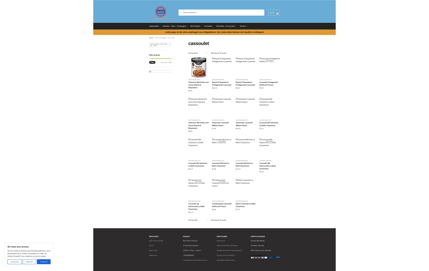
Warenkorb (153, 255)
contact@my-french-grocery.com (195, 260)
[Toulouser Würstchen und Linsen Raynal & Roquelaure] (198, 67)
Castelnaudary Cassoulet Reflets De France (222, 205)
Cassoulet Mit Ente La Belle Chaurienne (220, 164)
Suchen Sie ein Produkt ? (226, 255)
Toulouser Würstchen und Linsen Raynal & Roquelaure (198, 85)
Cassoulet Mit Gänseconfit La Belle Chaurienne (267, 166)
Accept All (43, 262)
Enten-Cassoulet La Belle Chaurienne (245, 205)
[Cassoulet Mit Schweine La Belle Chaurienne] (269, 108)
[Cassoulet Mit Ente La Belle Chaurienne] (246, 148)
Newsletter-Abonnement (225, 260)
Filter (152, 62)
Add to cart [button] (198, 95)
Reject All (29, 262)
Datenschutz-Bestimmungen (227, 245)
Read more (269, 92)
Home (151, 38)
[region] (29, 255)
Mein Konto (153, 250)
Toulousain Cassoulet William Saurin (220, 124)
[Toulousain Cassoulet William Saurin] (222, 108)
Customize (14, 262)
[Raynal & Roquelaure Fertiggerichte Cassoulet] (222, 67)
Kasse (151, 245)
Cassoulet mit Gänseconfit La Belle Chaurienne (196, 206)
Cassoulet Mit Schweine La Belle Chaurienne (268, 124)
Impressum (221, 241)
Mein (156, 241)
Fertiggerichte (194, 79)
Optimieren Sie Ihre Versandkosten (229, 250)
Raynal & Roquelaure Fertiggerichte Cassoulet (221, 83)
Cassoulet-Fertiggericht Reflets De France (268, 83)
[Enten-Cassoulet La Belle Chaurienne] (246, 189)
